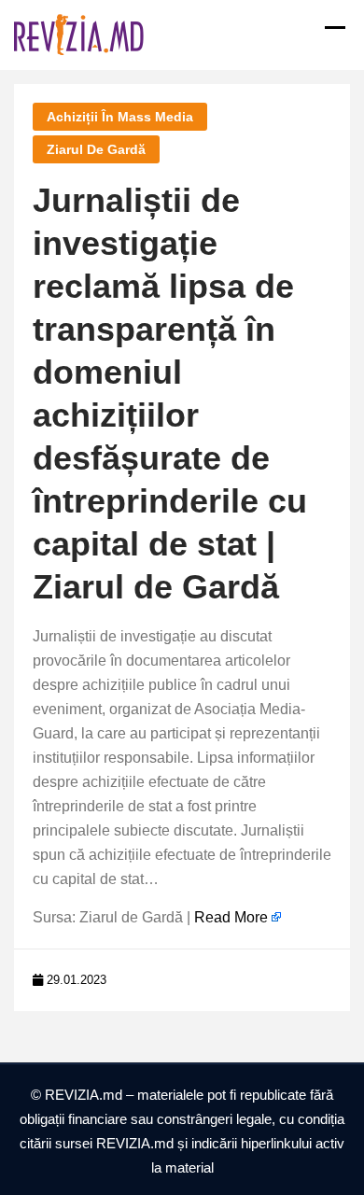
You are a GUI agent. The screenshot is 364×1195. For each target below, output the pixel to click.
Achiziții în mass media (120, 116)
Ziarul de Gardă (96, 149)
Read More (231, 917)
